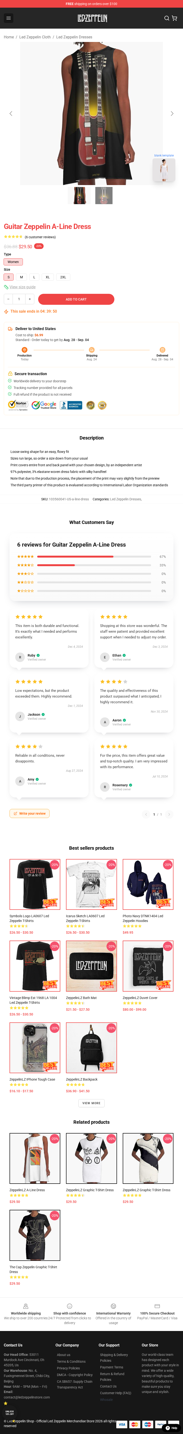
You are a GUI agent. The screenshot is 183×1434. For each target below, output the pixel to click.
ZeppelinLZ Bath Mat (81, 998)
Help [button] (174, 1428)
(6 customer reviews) (40, 237)
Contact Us (108, 1386)
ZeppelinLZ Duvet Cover (140, 998)
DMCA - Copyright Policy (75, 1375)
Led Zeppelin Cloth (35, 37)
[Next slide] (172, 114)
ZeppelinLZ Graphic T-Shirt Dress (90, 1190)
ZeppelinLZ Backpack (81, 1079)
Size (7, 269)
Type (7, 254)
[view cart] (174, 18)
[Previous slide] (11, 114)
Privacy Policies (68, 1368)
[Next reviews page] (169, 814)
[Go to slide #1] (79, 195)
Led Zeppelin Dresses (74, 37)
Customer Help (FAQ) (115, 1393)
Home (9, 37)
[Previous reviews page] (146, 814)
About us (63, 1355)
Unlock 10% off (9, 1412)
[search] (167, 18)
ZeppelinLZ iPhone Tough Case (32, 1079)
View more (91, 1103)
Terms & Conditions (71, 1361)
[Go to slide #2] (103, 195)
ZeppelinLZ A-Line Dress (27, 1190)
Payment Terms (111, 1367)
